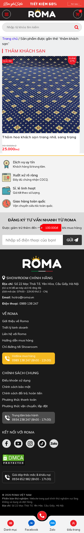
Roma (42, 14)
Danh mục (6, 14)
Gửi (70, 239)
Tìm (76, 27)
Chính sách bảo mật (16, 387)
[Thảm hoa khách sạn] (41, 94)
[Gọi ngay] (42, 515)
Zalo (52, 529)
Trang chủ (10, 38)
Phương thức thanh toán (19, 400)
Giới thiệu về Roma (15, 321)
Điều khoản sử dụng (16, 380)
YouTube (18, 443)
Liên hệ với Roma (14, 334)
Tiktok (42, 443)
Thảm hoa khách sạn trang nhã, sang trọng (39, 137)
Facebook (31, 529)
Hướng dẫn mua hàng (17, 340)
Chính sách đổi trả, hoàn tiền (22, 393)
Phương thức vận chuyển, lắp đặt (25, 406)
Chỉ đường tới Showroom (19, 347)
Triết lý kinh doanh (15, 327)
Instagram (30, 443)
